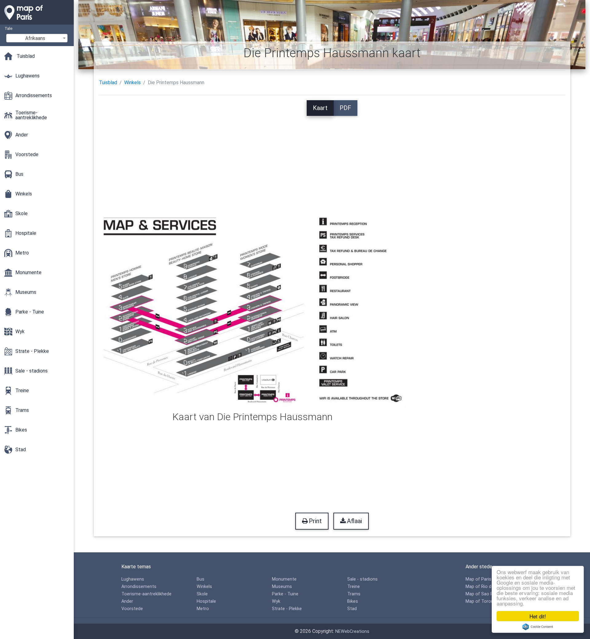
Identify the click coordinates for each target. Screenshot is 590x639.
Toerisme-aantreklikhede (146, 594)
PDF (345, 108)
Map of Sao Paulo (484, 594)
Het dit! (537, 616)
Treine (353, 586)
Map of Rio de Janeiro (488, 586)
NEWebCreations (352, 631)
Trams (353, 594)
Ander (127, 601)
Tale (8, 28)
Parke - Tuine (285, 594)
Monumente (284, 579)
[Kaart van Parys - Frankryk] (37, 21)
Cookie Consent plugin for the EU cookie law (537, 626)
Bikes (352, 601)
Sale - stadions (362, 579)
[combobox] (37, 38)
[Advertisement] (332, 159)
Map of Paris (478, 579)
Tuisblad (108, 82)
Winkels (132, 82)
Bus (200, 579)
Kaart (320, 108)
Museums (282, 586)
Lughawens (132, 579)
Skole (202, 594)
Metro (203, 608)
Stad (352, 608)
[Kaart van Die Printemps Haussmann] (252, 309)
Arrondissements (138, 586)
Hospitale (206, 601)
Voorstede (132, 608)
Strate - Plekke (287, 608)
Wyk (276, 601)
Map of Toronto (482, 601)
